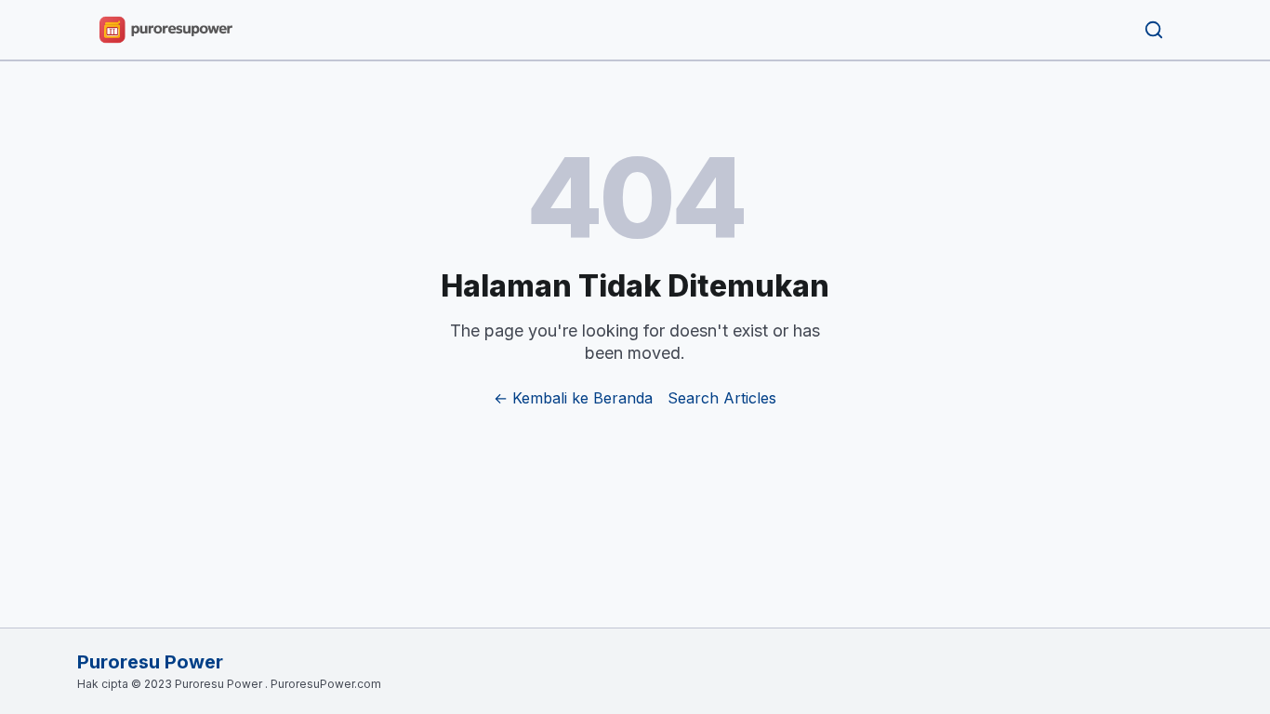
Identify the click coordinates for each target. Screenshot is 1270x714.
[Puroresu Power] (165, 30)
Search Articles (722, 398)
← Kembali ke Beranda (573, 398)
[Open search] (1154, 29)
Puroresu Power (150, 662)
